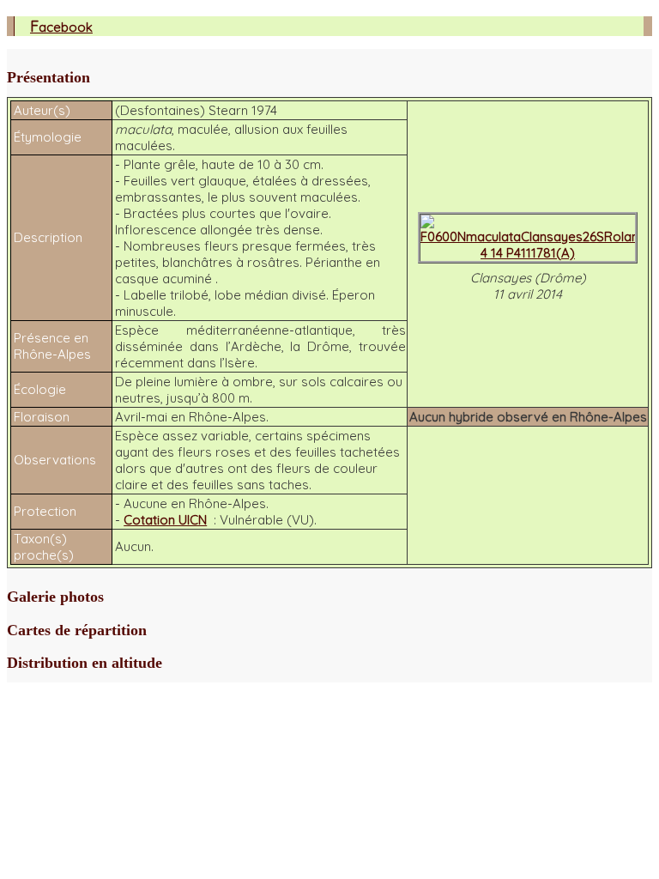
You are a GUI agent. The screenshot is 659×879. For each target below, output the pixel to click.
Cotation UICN (165, 520)
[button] (329, 78)
